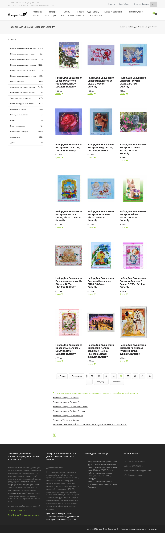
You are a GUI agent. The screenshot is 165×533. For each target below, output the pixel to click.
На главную (152, 529)
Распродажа (96, 15)
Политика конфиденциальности (133, 529)
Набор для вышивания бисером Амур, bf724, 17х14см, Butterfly (101, 147)
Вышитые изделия (26, 126)
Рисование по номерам (73, 15)
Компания (38, 12)
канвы (32, 482)
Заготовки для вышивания (26, 98)
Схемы (67, 12)
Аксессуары (50, 15)
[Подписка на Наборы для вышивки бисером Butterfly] (54, 435)
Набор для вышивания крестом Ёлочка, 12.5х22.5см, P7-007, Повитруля (100, 476)
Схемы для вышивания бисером (26, 87)
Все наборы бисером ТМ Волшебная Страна (70, 407)
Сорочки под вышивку (88, 12)
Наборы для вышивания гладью (26, 54)
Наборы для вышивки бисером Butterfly (142, 27)
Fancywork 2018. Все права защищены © (102, 529)
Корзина (111, 4)
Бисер (36, 15)
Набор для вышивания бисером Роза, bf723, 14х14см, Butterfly (68, 147)
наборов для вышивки (31, 485)
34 (121, 376)
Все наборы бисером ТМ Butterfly (66, 398)
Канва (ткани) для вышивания (26, 104)
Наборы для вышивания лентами (26, 76)
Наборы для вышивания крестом (26, 48)
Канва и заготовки (113, 12)
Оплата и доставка (141, 4)
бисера (10, 485)
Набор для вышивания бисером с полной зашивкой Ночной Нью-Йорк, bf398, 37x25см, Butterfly (101, 351)
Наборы (53, 12)
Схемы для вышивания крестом (26, 93)
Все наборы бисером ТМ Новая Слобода (69, 411)
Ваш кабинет (124, 4)
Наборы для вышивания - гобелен (26, 59)
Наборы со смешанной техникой (26, 71)
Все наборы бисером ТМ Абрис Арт (67, 402)
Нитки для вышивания (26, 115)
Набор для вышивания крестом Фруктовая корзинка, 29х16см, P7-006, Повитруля (103, 484)
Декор (26, 143)
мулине (26, 482)
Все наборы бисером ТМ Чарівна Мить (68, 416)
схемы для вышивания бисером (20, 493)
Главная (122, 27)
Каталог (12, 39)
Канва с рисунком (26, 82)
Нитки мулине (136, 12)
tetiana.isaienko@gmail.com (140, 471)
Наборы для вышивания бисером (26, 65)
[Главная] (17, 14)
